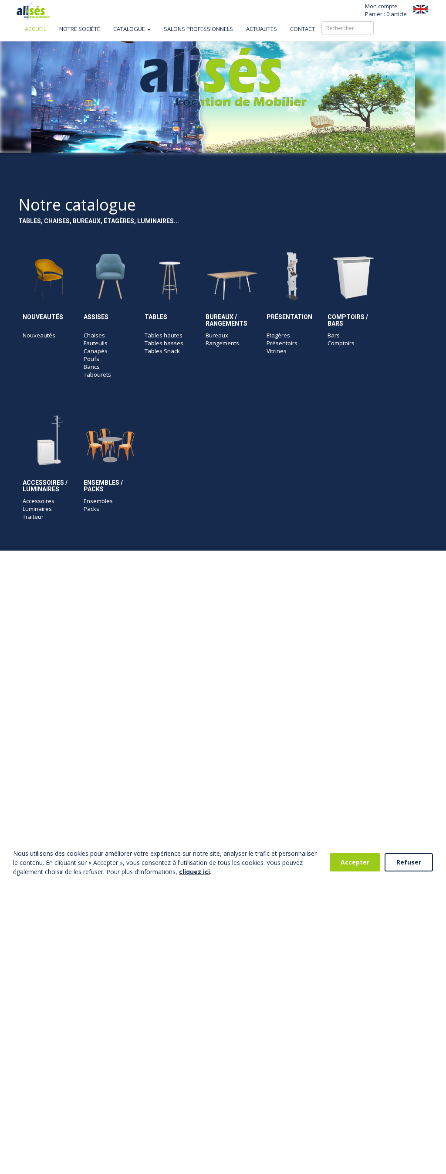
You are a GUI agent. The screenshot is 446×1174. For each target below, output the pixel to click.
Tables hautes (163, 335)
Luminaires (37, 509)
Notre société (79, 29)
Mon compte (381, 6)
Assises (96, 316)
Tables (156, 316)
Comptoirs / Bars (348, 320)
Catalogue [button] (129, 29)
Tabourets (97, 374)
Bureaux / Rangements (226, 320)
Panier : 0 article (386, 14)
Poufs (91, 359)
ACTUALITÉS (261, 29)
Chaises (94, 335)
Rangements (222, 343)
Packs (91, 509)
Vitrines (277, 351)
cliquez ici (194, 872)
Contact (302, 29)
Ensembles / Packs (103, 486)
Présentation (289, 316)
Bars (334, 335)
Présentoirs (282, 343)
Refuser (408, 862)
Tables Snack (162, 351)
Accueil (35, 29)
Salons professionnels (198, 29)
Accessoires (38, 501)
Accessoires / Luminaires (45, 486)
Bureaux (217, 335)
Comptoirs (341, 343)
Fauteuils (96, 343)
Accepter (355, 862)
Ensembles (98, 501)
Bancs (92, 367)
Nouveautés (43, 316)
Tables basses (164, 343)
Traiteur (33, 517)
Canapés (96, 351)
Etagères (278, 335)
